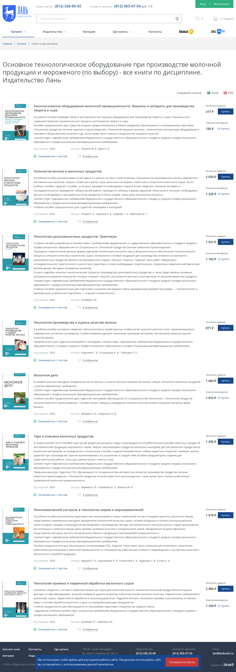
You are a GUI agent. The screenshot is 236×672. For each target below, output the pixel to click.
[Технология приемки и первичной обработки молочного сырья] (16, 599)
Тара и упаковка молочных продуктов (63, 436)
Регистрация (221, 4)
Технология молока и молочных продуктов (68, 171)
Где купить (121, 32)
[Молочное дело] (16, 391)
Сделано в (221, 665)
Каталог (17, 32)
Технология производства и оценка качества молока (75, 322)
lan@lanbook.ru (223, 653)
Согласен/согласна (182, 662)
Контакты (155, 32)
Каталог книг (11, 649)
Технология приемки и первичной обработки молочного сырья (84, 583)
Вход (202, 4)
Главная (7, 43)
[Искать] (177, 18)
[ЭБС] (217, 33)
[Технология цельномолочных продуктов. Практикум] (16, 252)
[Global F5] (186, 33)
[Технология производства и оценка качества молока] (16, 338)
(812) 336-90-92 (68, 6)
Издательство (53, 32)
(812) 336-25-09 (146, 653)
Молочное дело (46, 375)
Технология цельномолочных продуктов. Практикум (75, 236)
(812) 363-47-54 (127, 6)
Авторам (89, 32)
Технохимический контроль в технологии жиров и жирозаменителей (88, 510)
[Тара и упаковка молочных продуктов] (16, 452)
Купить (225, 111)
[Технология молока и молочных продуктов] (16, 187)
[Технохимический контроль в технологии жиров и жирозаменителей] (16, 526)
